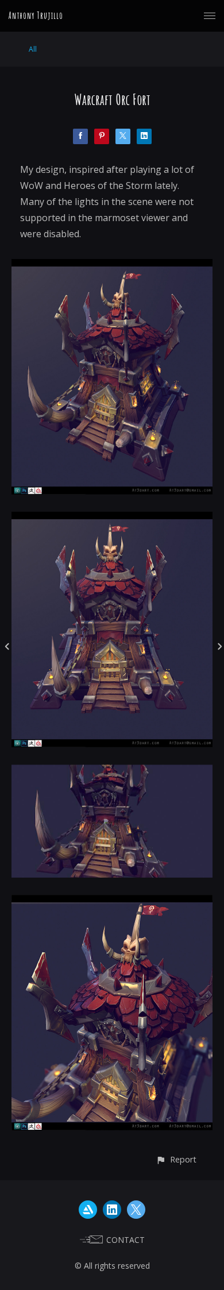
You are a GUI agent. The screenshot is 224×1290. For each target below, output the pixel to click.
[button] (176, 1159)
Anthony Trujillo (36, 15)
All (33, 49)
